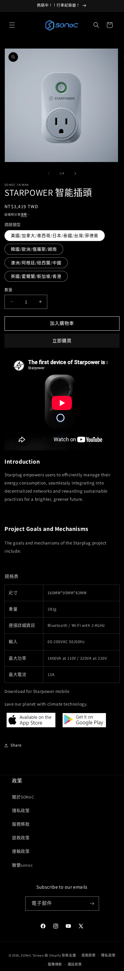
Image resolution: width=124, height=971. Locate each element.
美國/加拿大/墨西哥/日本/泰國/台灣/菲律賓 (54, 235)
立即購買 (62, 341)
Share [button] (16, 745)
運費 (24, 215)
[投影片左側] (48, 173)
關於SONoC (23, 797)
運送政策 (75, 964)
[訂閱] (92, 903)
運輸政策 (20, 851)
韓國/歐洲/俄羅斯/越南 (34, 249)
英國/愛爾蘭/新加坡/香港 (36, 276)
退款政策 (20, 837)
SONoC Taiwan (32, 955)
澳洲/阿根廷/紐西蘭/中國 (36, 262)
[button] (12, 25)
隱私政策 (20, 810)
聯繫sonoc (22, 865)
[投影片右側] (75, 173)
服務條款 (20, 824)
